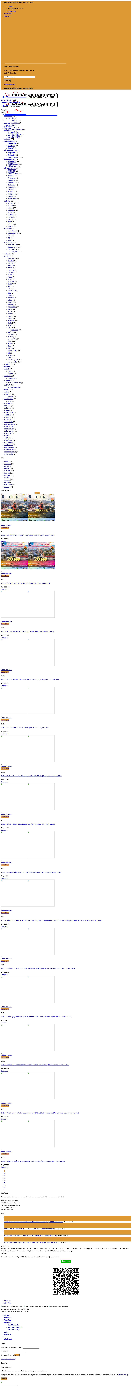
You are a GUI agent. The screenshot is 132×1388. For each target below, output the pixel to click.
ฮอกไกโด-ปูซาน (13, 231)
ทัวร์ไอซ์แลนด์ (8, 443)
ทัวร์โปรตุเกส (12, 194)
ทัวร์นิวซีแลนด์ (8, 429)
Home (3, 100)
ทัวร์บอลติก (11, 141)
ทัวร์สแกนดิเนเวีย (13, 173)
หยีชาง (10, 302)
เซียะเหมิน (11, 265)
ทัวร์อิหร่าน (7, 438)
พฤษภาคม (7, 471)
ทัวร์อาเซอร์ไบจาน (9, 424)
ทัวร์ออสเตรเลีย (9, 426)
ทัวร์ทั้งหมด (7, 1318)
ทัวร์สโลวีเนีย (12, 169)
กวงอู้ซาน (11, 270)
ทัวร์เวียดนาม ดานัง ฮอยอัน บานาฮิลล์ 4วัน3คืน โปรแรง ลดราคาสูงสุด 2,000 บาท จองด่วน (33, 1222)
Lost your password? (8, 1359)
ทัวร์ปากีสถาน (8, 445)
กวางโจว (10, 334)
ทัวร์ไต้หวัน (7, 254)
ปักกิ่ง (10, 323)
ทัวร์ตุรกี (6, 390)
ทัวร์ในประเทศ (8, 116)
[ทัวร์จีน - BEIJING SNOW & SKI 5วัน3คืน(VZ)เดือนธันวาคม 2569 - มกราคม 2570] (28, 617)
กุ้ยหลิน (10, 337)
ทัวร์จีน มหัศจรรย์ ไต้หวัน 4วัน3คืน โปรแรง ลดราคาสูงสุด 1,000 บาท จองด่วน (29, 1229)
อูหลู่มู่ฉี (10, 357)
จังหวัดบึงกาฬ (15, 137)
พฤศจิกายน (8, 484)
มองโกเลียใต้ (12, 291)
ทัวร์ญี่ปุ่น (7, 201)
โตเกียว (10, 217)
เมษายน (6, 468)
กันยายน (7, 480)
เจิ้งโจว (10, 309)
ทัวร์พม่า (6, 369)
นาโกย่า (10, 208)
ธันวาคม (6, 487)
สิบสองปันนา (12, 259)
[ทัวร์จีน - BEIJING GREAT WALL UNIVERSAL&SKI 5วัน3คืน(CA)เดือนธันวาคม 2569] (28, 521)
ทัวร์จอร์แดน (8, 417)
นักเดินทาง (7, 141)
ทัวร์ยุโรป (7, 139)
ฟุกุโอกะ (10, 224)
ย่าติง (9, 295)
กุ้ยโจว (10, 277)
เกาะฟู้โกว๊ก (14, 252)
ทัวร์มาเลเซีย (8, 380)
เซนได (10, 212)
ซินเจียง (10, 348)
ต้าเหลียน (11, 261)
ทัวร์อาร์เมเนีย (8, 422)
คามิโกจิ (10, 206)
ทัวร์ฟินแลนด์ (12, 183)
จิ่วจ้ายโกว (14, 330)
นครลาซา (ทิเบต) (13, 360)
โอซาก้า (10, 219)
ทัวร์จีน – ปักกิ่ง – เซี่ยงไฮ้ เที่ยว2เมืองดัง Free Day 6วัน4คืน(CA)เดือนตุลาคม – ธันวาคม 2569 (31, 776)
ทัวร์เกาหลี (7, 229)
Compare (4, 541)
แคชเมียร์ (10, 396)
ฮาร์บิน (10, 355)
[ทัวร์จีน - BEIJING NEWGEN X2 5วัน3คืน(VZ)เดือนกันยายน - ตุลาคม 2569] (28, 713)
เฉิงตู (9, 328)
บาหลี (9, 401)
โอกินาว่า (10, 226)
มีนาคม (6, 466)
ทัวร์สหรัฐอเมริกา (9, 431)
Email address (6, 1367)
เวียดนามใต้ (11, 249)
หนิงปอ (10, 300)
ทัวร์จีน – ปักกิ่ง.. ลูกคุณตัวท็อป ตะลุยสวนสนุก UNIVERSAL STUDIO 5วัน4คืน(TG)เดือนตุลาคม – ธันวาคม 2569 (36, 1017)
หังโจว (10, 341)
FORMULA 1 (12, 378)
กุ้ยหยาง (10, 275)
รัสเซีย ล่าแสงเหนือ (14, 387)
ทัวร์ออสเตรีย (12, 143)
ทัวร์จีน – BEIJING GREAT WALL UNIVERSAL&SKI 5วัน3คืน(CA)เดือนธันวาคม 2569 (27, 535)
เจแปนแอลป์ (11, 203)
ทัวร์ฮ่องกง (7, 364)
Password (5, 1351)
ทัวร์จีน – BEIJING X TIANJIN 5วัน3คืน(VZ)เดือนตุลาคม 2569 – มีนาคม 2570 (25, 583)
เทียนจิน (10, 268)
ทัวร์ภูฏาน (7, 410)
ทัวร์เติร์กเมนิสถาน (10, 452)
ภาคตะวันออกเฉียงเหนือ (15, 130)
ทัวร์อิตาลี (11, 155)
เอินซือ (10, 314)
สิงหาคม (7, 478)
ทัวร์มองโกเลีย (8, 413)
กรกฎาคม (7, 475)
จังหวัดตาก (15, 123)
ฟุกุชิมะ (10, 222)
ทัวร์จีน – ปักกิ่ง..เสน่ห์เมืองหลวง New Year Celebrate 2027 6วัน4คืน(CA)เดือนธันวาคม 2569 (31, 872)
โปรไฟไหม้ (7, 128)
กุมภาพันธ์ (7, 464)
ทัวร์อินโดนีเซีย (8, 399)
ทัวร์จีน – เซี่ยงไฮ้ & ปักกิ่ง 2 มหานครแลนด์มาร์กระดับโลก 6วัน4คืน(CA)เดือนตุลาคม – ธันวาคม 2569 (33, 1161)
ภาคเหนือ (11, 118)
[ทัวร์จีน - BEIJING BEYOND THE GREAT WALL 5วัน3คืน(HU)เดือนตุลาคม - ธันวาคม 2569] (28, 665)
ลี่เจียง (10, 318)
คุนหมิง (10, 316)
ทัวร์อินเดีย (7, 394)
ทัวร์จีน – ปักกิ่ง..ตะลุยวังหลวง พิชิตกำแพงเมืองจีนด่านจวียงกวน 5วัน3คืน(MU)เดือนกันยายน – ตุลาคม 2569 (35, 1065)
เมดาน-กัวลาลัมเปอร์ (14, 383)
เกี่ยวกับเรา (7, 150)
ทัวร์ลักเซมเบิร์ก (12, 166)
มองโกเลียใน (12, 339)
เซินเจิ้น (10, 311)
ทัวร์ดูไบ (6, 392)
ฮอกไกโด (11, 210)
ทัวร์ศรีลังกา (8, 408)
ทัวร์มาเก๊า (7, 367)
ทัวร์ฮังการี (11, 153)
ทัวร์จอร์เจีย (7, 420)
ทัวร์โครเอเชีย (12, 199)
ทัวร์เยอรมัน (11, 146)
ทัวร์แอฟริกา (8, 433)
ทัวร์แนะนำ (7, 1322)
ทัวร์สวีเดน (11, 176)
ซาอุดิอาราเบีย (8, 454)
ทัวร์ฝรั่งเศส (11, 160)
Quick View (5, 528)
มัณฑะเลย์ (11, 373)
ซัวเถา (10, 344)
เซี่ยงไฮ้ (10, 325)
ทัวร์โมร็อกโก (8, 440)
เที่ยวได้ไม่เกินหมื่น (13, 1325)
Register (4, 1379)
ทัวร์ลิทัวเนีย (11, 185)
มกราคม (6, 461)
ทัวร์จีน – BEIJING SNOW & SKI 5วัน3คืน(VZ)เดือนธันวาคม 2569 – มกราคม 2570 (27, 631)
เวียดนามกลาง (12, 247)
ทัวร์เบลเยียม (12, 162)
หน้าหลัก (7, 123)
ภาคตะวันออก (12, 125)
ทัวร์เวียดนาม (8, 242)
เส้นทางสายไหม (13, 362)
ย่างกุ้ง (10, 371)
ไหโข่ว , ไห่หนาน (13, 350)
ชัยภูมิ (13, 132)
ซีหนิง (9, 286)
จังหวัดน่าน (14, 120)
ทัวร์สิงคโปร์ (8, 376)
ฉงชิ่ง (9, 332)
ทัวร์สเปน (10, 196)
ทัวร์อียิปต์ (7, 415)
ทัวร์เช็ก (10, 148)
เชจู (9, 238)
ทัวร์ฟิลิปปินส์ (8, 403)
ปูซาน (9, 240)
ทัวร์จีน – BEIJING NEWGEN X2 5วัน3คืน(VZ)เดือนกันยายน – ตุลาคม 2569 (25, 728)
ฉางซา (10, 279)
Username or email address (11, 1347)
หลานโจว (10, 305)
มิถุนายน (7, 473)
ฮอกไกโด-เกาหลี (13, 233)
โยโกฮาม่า (11, 215)
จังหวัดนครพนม (16, 134)
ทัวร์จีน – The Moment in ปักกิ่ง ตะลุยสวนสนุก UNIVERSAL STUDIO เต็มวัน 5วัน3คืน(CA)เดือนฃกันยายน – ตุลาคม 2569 (40, 1113)
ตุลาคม (6, 482)
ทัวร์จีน (9, 100)
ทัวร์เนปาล (7, 406)
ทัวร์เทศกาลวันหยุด (14, 1329)
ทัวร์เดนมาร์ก (12, 178)
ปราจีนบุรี (14, 127)
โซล (9, 236)
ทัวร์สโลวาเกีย (12, 150)
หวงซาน (10, 263)
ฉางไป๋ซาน (11, 282)
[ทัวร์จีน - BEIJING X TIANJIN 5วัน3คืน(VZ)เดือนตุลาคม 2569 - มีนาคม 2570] (28, 569)
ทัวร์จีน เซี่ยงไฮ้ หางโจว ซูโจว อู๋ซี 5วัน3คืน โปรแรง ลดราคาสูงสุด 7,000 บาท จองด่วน (31, 1242)
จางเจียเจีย (11, 321)
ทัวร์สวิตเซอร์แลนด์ (13, 157)
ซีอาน (9, 346)
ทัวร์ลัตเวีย (11, 189)
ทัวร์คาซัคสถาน (9, 449)
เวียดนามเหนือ (12, 245)
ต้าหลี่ (9, 288)
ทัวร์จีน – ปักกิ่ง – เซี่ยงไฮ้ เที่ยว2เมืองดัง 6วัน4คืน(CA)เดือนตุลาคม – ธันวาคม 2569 (28, 824)
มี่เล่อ (9, 293)
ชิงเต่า (10, 284)
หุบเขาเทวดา (12, 307)
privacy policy (123, 1375)
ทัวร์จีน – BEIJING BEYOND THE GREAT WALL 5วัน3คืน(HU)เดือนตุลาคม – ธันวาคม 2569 (30, 680)
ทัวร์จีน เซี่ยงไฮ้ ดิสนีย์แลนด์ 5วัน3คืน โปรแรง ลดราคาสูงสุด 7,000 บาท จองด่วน (30, 1236)
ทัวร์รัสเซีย (7, 385)
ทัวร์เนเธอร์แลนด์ (13, 164)
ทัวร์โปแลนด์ (11, 192)
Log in (17, 1355)
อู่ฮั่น (9, 353)
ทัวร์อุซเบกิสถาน (9, 447)
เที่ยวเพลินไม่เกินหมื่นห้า (15, 1327)
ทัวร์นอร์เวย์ (11, 180)
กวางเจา (10, 272)
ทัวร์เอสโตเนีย (12, 187)
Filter (37, 493)
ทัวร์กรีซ (6, 436)
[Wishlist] (1, 523)
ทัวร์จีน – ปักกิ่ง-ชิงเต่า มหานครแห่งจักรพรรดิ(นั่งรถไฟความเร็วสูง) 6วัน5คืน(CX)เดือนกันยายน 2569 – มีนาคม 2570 (38, 969)
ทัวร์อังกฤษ (11, 171)
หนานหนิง (11, 298)
